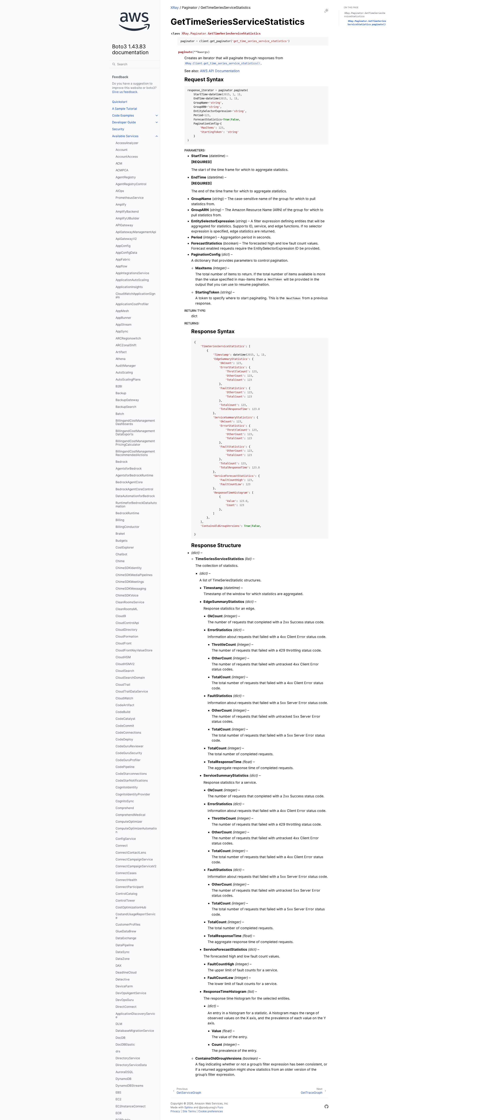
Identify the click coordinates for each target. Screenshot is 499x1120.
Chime (120, 561)
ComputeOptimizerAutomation (136, 830)
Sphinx (188, 1107)
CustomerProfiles (128, 924)
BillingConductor (127, 527)
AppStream (123, 324)
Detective (123, 979)
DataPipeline (125, 945)
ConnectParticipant (130, 887)
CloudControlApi (127, 623)
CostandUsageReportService (136, 915)
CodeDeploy (124, 739)
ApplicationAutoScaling (132, 280)
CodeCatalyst (125, 719)
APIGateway (124, 225)
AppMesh (122, 311)
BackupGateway (127, 400)
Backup (121, 393)
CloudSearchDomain (130, 677)
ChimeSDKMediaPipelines (134, 575)
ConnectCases (126, 873)
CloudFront (124, 643)
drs (118, 1051)
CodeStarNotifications (132, 780)
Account (121, 150)
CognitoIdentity (127, 787)
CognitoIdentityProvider (133, 794)
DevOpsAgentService (131, 993)
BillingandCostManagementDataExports (135, 432)
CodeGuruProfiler (128, 760)
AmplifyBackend (127, 211)
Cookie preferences (210, 1111)
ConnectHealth (126, 880)
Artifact (121, 352)
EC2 (118, 1099)
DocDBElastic (125, 1044)
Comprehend (125, 808)
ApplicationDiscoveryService (135, 1015)
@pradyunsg (207, 1107)
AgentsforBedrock (129, 468)
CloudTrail (123, 684)
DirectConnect (126, 1007)
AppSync (122, 331)
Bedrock (121, 462)
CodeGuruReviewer (129, 746)
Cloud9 (121, 616)
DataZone (123, 959)
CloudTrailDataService (132, 691)
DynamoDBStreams (129, 1085)
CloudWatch (124, 698)
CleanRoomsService (130, 602)
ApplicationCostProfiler (132, 304)
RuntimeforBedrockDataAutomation (136, 504)
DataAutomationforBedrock (135, 496)
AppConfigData (126, 252)
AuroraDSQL (124, 1072)
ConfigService (126, 839)
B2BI (119, 386)
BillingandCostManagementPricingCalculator (135, 442)
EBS (118, 1092)
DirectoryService (128, 1058)
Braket (120, 533)
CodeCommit (125, 726)
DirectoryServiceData (131, 1065)
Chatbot (121, 554)
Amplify (121, 204)
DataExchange (126, 938)
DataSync (123, 952)
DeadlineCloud (126, 972)
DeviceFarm (124, 986)
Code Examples (123, 115)
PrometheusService (130, 198)
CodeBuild (123, 712)
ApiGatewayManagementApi (136, 232)
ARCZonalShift (126, 345)
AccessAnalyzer (127, 143)
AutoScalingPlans (128, 379)
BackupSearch (126, 407)
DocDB (120, 1038)
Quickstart (119, 102)
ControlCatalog (126, 894)
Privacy (175, 1111)
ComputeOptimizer (129, 821)
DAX (118, 965)
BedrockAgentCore (129, 482)
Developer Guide (124, 122)
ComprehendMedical (130, 815)
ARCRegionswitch (128, 338)
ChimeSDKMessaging (131, 588)
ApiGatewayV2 (126, 239)
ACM (119, 163)
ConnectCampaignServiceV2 (136, 866)
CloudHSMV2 (125, 664)
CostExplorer (125, 547)
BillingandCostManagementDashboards (135, 422)
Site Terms (189, 1111)
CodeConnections (128, 732)
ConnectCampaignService (134, 859)
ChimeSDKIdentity (129, 568)
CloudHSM (123, 657)
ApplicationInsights (129, 287)
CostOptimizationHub (131, 907)
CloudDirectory (126, 630)
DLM (119, 1024)
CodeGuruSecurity (129, 753)
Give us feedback (124, 92)
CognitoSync (125, 801)
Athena (121, 359)
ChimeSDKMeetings (130, 582)
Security (118, 129)
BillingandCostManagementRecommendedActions (135, 453)
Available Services (125, 136)
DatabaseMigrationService (135, 1031)
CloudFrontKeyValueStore (134, 650)
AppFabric (123, 259)
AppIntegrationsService (132, 273)
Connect (122, 845)
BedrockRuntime (127, 513)
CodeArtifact (125, 705)
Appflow (121, 266)
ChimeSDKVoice (127, 595)
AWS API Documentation (220, 71)
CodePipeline (125, 767)
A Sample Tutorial (124, 108)
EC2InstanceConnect (131, 1106)
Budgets (121, 540)
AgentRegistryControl (131, 184)
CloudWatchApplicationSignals (135, 295)
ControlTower (125, 900)
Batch (120, 414)
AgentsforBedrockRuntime (134, 475)
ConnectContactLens (131, 852)
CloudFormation (127, 636)
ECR (118, 1113)
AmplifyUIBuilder (127, 218)
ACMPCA (122, 170)
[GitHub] (326, 1107)
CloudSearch (125, 671)
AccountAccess (127, 156)
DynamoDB (123, 1079)
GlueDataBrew (126, 931)
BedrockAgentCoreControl (134, 489)
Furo (220, 1107)
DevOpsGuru (125, 1000)
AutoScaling (124, 372)
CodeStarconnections (131, 774)
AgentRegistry (126, 177)
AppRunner (123, 318)
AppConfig (123, 246)
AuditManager (126, 365)
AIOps (120, 191)
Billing (120, 520)
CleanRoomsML (127, 609)
